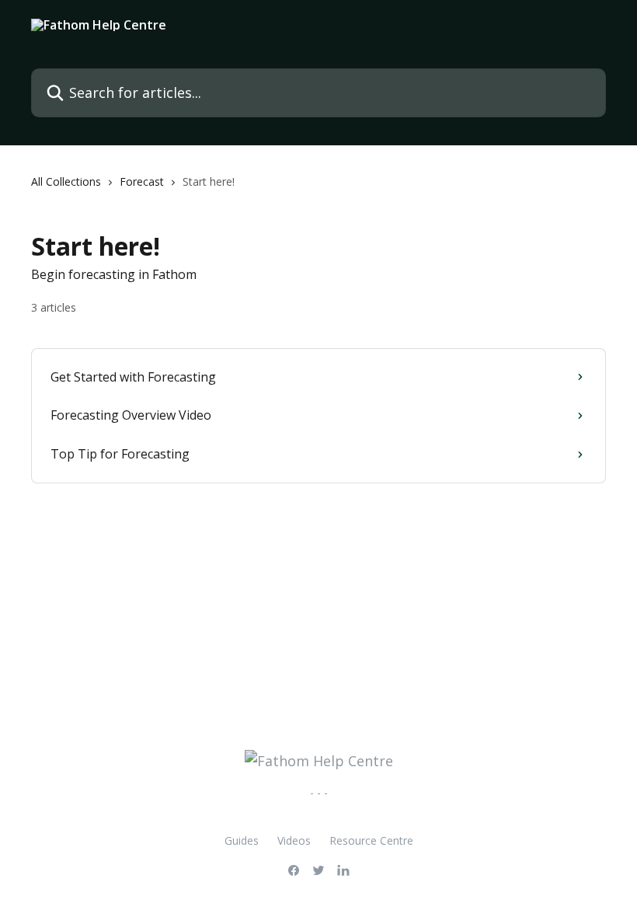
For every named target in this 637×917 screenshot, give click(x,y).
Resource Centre (371, 840)
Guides (242, 840)
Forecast (142, 181)
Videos (294, 840)
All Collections (66, 181)
